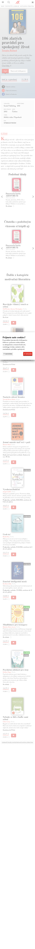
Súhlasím (28, 354)
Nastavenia (8, 354)
